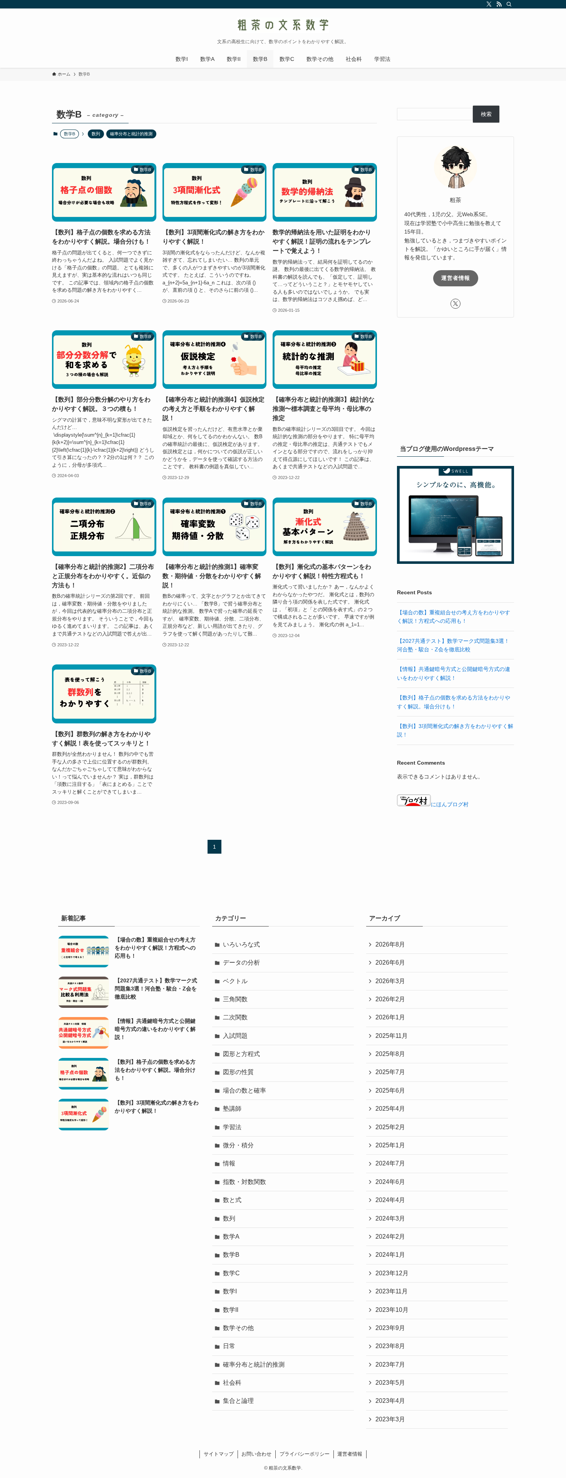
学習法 (232, 1127)
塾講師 (232, 1108)
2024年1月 (390, 1254)
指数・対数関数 (244, 1182)
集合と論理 (238, 1400)
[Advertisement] (455, 379)
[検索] (509, 4)
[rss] (499, 4)
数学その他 (238, 1328)
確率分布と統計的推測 (131, 133)
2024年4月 (390, 1200)
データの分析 (241, 962)
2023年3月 (390, 1419)
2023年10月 (392, 1309)
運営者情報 (455, 278)
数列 (96, 133)
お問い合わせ (256, 1454)
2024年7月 (390, 1163)
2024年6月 (390, 1182)
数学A (231, 1236)
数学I (230, 1291)
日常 (229, 1346)
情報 (229, 1163)
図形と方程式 (241, 1054)
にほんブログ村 (450, 804)
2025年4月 (390, 1108)
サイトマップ (219, 1454)
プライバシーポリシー (305, 1454)
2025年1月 (390, 1145)
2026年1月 (390, 1017)
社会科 (232, 1382)
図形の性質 (238, 1072)
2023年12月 (392, 1273)
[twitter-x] (489, 4)
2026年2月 (390, 999)
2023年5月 (390, 1382)
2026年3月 (390, 981)
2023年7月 (390, 1364)
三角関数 (235, 999)
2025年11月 (391, 1035)
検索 (486, 114)
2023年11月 (391, 1291)
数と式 (232, 1200)
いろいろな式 (241, 944)
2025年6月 (390, 1090)
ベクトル (235, 981)
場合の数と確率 (244, 1090)
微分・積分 (238, 1145)
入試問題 (235, 1035)
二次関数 (235, 1017)
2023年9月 (390, 1328)
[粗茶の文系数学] (283, 25)
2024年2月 (390, 1236)
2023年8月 (390, 1346)
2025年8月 (390, 1054)
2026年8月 (390, 944)
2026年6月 (390, 962)
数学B (231, 1254)
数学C (231, 1273)
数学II (230, 1309)
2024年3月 (390, 1218)
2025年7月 (390, 1072)
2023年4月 (390, 1400)
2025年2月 (390, 1127)
